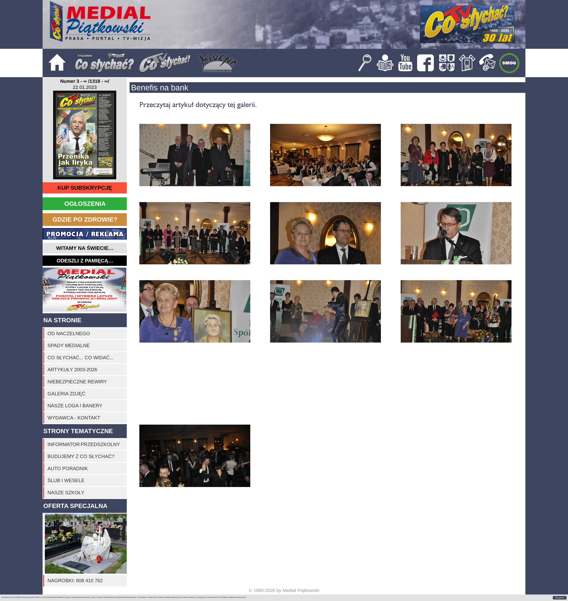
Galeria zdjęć (66, 393)
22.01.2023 (85, 87)
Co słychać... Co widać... (80, 357)
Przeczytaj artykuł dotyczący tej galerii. (198, 104)
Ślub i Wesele (65, 480)
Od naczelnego (68, 333)
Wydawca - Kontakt (73, 417)
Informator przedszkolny (83, 444)
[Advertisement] (85, 290)
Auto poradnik (67, 468)
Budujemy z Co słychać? (80, 456)
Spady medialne (68, 345)
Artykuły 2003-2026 (72, 369)
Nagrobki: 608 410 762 (75, 580)
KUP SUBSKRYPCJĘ (84, 188)
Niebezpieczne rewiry (77, 381)
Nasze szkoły (65, 492)
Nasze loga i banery (74, 405)
